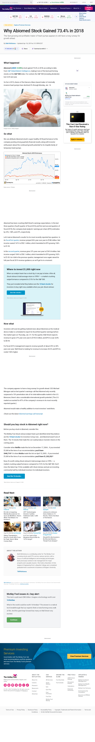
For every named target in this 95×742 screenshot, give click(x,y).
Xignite (18, 690)
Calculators (71, 686)
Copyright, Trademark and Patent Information (68, 710)
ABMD (14, 68)
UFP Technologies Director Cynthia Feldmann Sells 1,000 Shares (30, 515)
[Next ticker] (76, 16)
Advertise (35, 694)
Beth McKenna (11, 43)
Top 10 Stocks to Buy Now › (89, 8)
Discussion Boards (71, 682)
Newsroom (35, 688)
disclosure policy (24, 584)
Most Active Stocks (82, 14)
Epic (47, 687)
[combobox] (16, 2)
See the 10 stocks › (14, 476)
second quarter (13, 251)
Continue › (14, 620)
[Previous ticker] (5, 16)
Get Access (67, 98)
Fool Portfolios (49, 693)
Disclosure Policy (33, 710)
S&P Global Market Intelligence (19, 71)
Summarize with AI (40, 48)
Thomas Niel (37, 533)
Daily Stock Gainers (82, 17)
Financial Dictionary (70, 689)
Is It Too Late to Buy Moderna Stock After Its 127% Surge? (31, 537)
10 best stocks (45, 284)
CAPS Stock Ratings (71, 678)
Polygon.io (25, 690)
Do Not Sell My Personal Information (51, 712)
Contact (34, 691)
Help (91, 2)
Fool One (48, 696)
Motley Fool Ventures (84, 688)
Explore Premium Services (22, 25)
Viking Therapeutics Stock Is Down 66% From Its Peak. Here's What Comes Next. (12, 538)
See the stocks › (16, 292)
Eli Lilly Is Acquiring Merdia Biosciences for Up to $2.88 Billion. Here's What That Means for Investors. (12, 515)
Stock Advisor (48, 683)
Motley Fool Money (49, 700)
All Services (49, 680)
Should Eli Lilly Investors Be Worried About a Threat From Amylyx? (51, 539)
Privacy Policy (21, 710)
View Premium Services (79, 656)
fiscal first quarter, (12, 240)
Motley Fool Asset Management (83, 680)
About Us (34, 680)
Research (34, 685)
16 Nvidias (11, 600)
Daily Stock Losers (84, 20)
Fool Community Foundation (83, 691)
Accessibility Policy (46, 710)
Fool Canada (59, 682)
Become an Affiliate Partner (84, 695)
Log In (84, 2)
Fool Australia (60, 680)
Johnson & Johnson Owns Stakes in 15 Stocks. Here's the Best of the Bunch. (51, 515)
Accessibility (74, 2)
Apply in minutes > (77, 139)
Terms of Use (10, 710)
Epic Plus (48, 689)
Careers (34, 682)
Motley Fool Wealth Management (83, 684)
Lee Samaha (17, 533)
